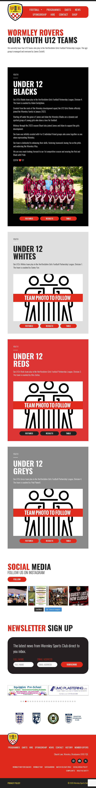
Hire (53, 14)
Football (34, 10)
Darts (68, 10)
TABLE (68, 218)
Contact (63, 14)
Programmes (54, 10)
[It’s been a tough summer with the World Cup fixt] (58, 596)
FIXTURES (29, 218)
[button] (21, 701)
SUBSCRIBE (72, 664)
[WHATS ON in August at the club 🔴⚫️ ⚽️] (37, 596)
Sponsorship (40, 14)
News (78, 10)
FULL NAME (18, 659)
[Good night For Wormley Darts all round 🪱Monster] (17, 596)
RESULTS (49, 218)
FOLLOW (17, 579)
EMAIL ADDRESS (44, 659)
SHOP (74, 14)
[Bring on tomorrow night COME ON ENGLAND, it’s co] (78, 596)
